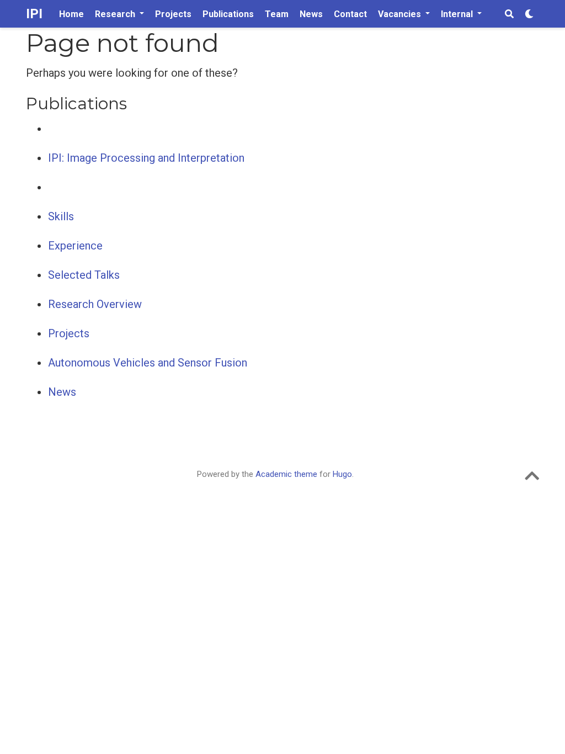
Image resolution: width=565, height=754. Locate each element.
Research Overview (95, 304)
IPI (34, 14)
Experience (75, 245)
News (62, 392)
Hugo (342, 474)
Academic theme (286, 474)
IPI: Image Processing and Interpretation (146, 157)
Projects (68, 333)
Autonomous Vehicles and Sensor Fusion (147, 362)
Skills (61, 216)
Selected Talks (84, 275)
